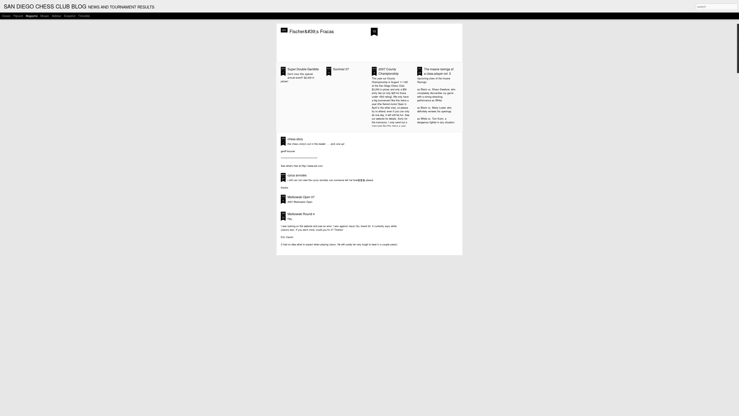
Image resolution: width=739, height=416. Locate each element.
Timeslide (84, 16)
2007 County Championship (389, 71)
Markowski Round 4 (301, 214)
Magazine (32, 16)
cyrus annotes (297, 175)
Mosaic (44, 16)
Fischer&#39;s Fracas (311, 31)
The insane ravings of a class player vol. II (438, 71)
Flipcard (18, 16)
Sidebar (56, 16)
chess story (295, 139)
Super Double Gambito (303, 69)
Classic (6, 16)
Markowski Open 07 (301, 197)
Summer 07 (341, 69)
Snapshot (69, 16)
